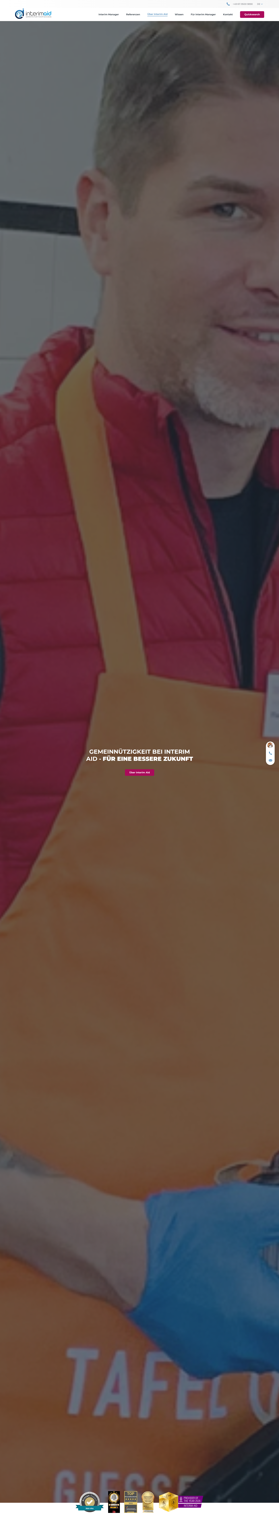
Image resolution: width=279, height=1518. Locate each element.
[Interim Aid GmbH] (33, 13)
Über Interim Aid (139, 772)
